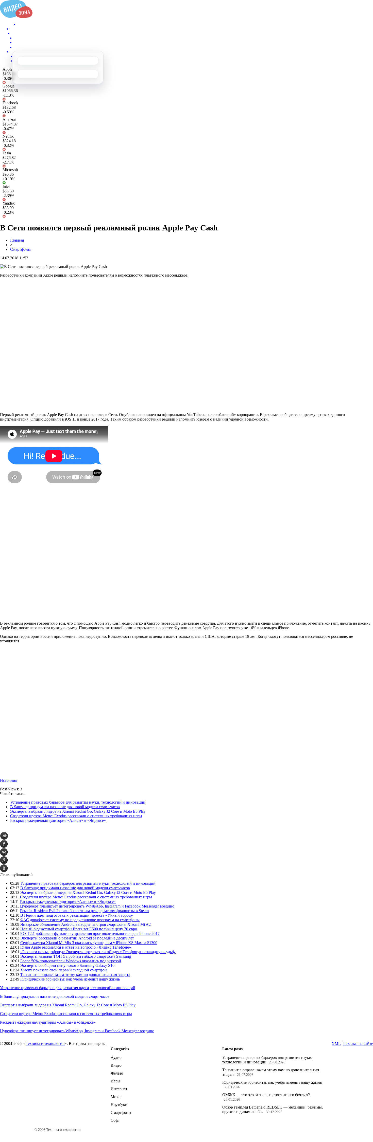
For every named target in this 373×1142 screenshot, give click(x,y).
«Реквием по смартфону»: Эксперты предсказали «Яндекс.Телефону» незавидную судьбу (98, 952)
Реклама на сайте (358, 1043)
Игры (115, 1081)
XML (336, 1043)
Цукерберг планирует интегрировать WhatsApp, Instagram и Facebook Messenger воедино (97, 906)
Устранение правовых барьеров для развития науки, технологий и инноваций (77, 802)
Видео (116, 1065)
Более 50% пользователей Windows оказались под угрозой (70, 961)
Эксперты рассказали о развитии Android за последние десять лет (77, 938)
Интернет (119, 1089)
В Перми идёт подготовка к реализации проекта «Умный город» (76, 915)
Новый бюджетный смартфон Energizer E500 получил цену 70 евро (78, 929)
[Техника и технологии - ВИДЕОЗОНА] (16, 16)
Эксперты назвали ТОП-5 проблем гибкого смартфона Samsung (75, 956)
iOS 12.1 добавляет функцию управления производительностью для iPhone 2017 (90, 933)
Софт (115, 1120)
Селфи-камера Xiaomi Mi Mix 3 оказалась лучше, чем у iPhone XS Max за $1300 (88, 942)
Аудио (116, 1057)
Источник (8, 780)
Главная (17, 240)
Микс (115, 1097)
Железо (117, 1073)
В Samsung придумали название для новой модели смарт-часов (65, 807)
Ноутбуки (119, 1104)
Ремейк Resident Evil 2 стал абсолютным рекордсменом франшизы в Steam (84, 911)
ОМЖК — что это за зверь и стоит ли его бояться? (266, 1095)
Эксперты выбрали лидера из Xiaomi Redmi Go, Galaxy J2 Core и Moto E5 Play (78, 811)
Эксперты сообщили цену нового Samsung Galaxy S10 (67, 965)
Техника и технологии (45, 1043)
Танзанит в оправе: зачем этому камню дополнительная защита (75, 974)
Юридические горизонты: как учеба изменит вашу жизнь (70, 979)
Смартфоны (20, 249)
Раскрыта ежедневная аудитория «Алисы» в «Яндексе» (58, 820)
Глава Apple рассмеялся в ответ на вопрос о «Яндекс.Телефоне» (75, 947)
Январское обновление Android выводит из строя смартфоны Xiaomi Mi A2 (85, 924)
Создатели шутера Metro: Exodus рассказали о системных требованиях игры (76, 816)
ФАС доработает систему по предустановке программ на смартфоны (80, 920)
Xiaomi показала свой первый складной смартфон (63, 970)
